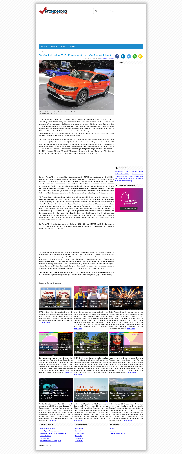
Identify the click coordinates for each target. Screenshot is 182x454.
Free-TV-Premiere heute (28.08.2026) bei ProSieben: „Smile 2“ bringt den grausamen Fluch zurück (125, 349)
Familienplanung (137, 174)
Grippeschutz (79, 433)
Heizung (124, 176)
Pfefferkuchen (44, 438)
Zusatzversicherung (125, 181)
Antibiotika (78, 436)
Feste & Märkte (122, 174)
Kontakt (63, 46)
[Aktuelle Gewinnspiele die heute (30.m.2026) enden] (129, 211)
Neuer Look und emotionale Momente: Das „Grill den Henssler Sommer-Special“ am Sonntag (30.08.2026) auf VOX (90, 303)
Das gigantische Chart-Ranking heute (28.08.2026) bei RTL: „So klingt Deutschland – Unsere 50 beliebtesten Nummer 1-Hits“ (54, 394)
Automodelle (103, 58)
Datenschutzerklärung (117, 433)
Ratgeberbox (43, 51)
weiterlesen (46, 322)
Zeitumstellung (80, 438)
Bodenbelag (119, 171)
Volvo (116, 181)
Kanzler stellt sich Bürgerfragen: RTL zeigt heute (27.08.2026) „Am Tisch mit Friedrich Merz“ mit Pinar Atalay (91, 395)
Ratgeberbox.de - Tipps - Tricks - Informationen (53, 10)
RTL (106, 309)
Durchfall (78, 431)
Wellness (118, 176)
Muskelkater (79, 441)
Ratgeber (54, 46)
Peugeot (130, 176)
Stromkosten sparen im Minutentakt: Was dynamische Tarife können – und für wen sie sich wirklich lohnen (125, 395)
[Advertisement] (91, 29)
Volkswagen (110, 58)
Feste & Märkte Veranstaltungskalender (53, 433)
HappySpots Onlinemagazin (49, 431)
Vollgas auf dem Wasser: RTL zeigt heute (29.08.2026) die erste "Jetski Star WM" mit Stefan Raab (125, 303)
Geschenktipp (138, 176)
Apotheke (134, 171)
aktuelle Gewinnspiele (47, 428)
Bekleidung (127, 178)
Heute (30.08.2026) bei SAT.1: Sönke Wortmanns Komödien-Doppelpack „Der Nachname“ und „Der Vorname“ (55, 303)
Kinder (127, 171)
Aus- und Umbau (137, 178)
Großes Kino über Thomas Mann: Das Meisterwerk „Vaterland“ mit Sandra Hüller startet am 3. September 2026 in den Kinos (56, 348)
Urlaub (141, 171)
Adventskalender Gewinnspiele (50, 441)
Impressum (73, 46)
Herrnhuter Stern (45, 436)
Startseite (44, 46)
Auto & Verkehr (52, 51)
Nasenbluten (79, 428)
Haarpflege (118, 178)
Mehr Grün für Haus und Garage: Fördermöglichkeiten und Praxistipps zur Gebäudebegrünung (90, 349)
